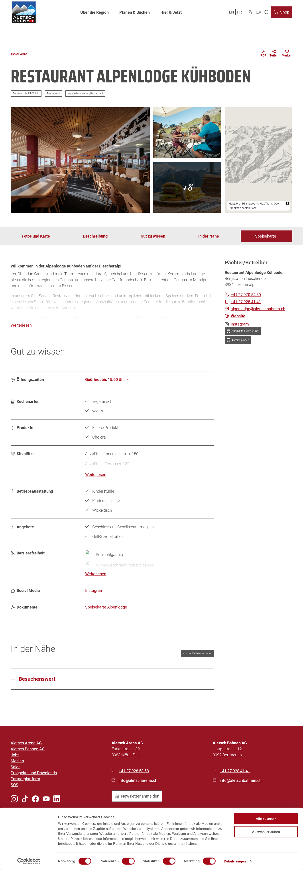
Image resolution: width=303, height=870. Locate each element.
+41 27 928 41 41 (235, 771)
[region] (259, 160)
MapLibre (234, 203)
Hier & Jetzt (171, 12)
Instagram (94, 590)
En (231, 12)
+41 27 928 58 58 (134, 771)
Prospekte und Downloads (34, 773)
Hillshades (248, 203)
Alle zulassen (266, 819)
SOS (14, 784)
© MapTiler (263, 203)
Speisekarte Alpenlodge (106, 607)
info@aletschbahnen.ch (241, 780)
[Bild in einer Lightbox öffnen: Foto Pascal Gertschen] (80, 160)
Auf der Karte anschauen (197, 653)
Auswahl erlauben (266, 831)
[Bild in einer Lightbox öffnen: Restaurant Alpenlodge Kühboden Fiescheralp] (187, 187)
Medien (17, 761)
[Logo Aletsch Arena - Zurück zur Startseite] (24, 12)
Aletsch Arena (19, 54)
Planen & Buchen (134, 12)
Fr (239, 12)
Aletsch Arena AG (26, 743)
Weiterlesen (21, 325)
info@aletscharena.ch (138, 780)
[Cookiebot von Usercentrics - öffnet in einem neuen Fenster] (28, 861)
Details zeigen (235, 861)
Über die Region (94, 12)
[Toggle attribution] (287, 203)
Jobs (15, 755)
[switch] (128, 861)
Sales (15, 767)
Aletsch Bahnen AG (28, 749)
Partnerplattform (25, 778)
